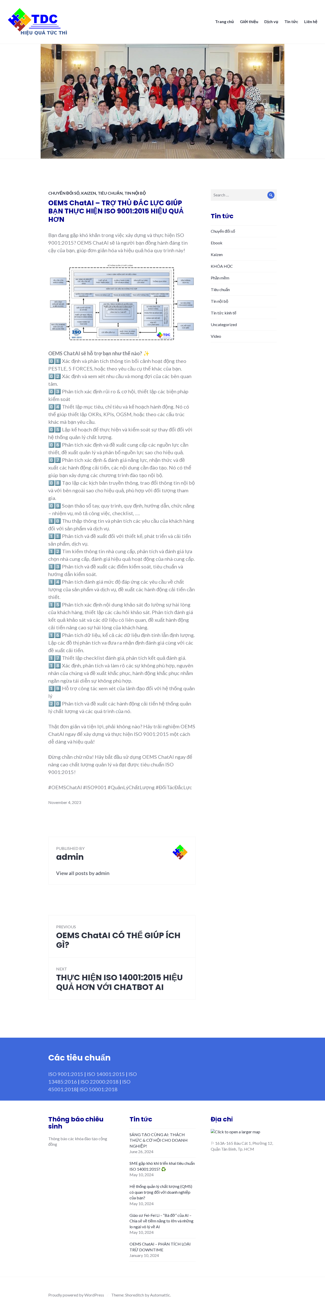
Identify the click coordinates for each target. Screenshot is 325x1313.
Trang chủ (224, 21)
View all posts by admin (82, 873)
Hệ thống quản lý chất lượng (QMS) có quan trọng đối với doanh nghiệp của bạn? (160, 1192)
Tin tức (291, 21)
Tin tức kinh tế (223, 312)
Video (216, 336)
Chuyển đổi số (63, 193)
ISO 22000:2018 (99, 1082)
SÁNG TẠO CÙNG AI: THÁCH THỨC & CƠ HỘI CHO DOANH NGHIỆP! (158, 1140)
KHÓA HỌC (222, 266)
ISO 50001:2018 (98, 1089)
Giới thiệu (249, 21)
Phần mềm (220, 277)
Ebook (216, 242)
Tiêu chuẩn (110, 193)
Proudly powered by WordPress (76, 1294)
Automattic (160, 1294)
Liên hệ (310, 21)
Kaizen (88, 193)
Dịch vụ (271, 21)
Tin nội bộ (135, 193)
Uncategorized (224, 324)
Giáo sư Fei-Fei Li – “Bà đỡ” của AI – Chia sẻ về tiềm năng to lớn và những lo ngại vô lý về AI (161, 1221)
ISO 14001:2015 (106, 1074)
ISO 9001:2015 (65, 1074)
